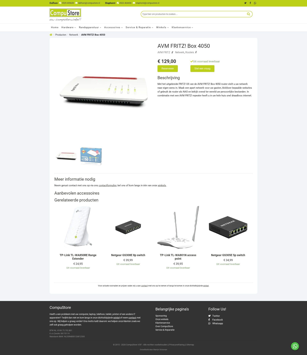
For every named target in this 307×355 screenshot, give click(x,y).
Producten (60, 34)
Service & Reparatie (138, 27)
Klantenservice (181, 27)
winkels (162, 185)
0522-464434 (125, 3)
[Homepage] (51, 34)
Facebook (217, 319)
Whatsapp (217, 323)
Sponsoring (161, 315)
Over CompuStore (164, 326)
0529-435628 (68, 3)
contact (144, 286)
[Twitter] (245, 3)
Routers (189, 52)
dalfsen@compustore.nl (89, 3)
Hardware (67, 27)
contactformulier (107, 185)
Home (55, 27)
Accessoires (112, 27)
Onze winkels (161, 319)
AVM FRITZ (163, 52)
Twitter (216, 315)
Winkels (161, 27)
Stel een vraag (202, 68)
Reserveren (167, 68)
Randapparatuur (89, 27)
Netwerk (73, 34)
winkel (206, 286)
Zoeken (249, 14)
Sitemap (190, 344)
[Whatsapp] (255, 3)
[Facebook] (250, 3)
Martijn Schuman (160, 350)
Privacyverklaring (177, 344)
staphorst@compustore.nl (147, 3)
